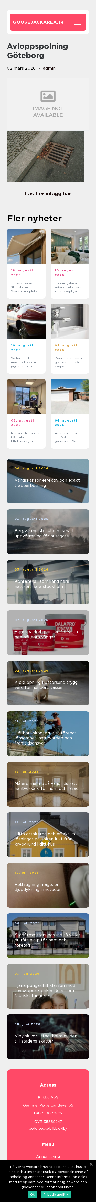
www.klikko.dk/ (53, 1129)
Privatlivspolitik (56, 1194)
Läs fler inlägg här (48, 194)
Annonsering (48, 1156)
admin (49, 68)
